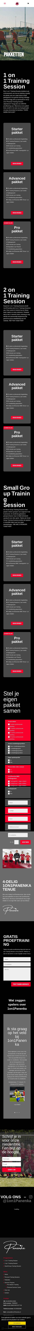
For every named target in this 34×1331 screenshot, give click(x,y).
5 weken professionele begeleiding (15, 725)
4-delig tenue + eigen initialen (18, 785)
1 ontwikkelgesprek (15, 748)
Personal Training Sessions (12, 1277)
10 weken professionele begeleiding (15, 729)
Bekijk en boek (17, 164)
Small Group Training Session (13, 1266)
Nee (11, 762)
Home (6, 1274)
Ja (10, 760)
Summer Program (9, 1282)
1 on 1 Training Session (11, 1260)
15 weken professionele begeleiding (15, 733)
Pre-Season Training (12, 1284)
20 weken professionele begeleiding (15, 738)
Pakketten (7, 1280)
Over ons (7, 1290)
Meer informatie (17, 1326)
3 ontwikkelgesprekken (16, 752)
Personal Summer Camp (14, 1287)
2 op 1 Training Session (11, 1263)
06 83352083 (12, 1308)
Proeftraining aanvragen (21, 984)
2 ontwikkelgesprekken (16, 750)
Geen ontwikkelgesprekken (17, 746)
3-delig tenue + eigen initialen (18, 783)
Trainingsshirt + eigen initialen (18, 781)
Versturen (25, 842)
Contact (7, 1292)
